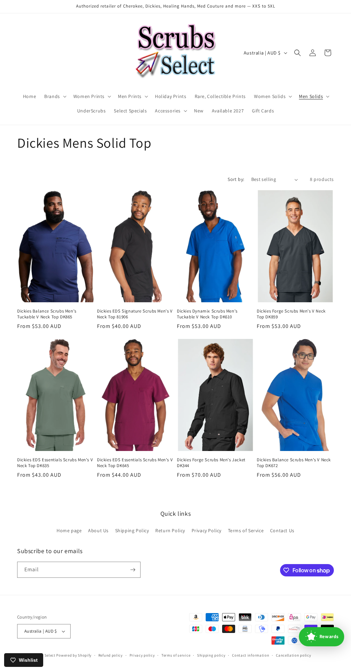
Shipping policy (211, 655)
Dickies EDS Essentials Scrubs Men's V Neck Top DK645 (135, 462)
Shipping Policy (132, 530)
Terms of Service (246, 530)
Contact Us (282, 530)
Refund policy (110, 655)
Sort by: (236, 179)
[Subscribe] (132, 570)
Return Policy (170, 530)
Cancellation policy (293, 655)
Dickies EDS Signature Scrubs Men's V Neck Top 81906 (135, 314)
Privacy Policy (206, 530)
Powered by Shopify (74, 655)
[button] (54, 96)
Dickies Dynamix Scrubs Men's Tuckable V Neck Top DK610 (207, 314)
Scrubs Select (43, 655)
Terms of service (175, 655)
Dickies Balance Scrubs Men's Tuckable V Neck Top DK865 (46, 314)
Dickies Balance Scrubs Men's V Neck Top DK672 (294, 462)
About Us (98, 530)
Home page (69, 530)
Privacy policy (142, 655)
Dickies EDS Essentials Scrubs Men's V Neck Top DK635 (55, 462)
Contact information (250, 655)
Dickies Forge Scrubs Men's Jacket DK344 (211, 462)
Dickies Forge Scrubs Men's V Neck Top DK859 (291, 314)
